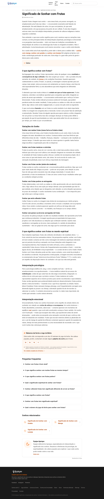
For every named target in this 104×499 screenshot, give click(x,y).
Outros (38, 10)
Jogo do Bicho (56, 3)
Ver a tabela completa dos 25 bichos (33, 350)
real (30, 310)
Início (23, 10)
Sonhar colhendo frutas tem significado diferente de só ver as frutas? (50, 389)
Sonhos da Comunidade (46, 487)
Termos (83, 487)
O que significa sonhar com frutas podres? (40, 376)
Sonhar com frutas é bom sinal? (36, 364)
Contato (67, 3)
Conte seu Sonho (34, 487)
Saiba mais (36, 454)
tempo (41, 79)
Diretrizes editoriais (68, 487)
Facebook (14, 482)
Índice (28, 63)
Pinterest (27, 482)
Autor (60, 487)
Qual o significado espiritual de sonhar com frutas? (43, 383)
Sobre (61, 3)
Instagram (21, 482)
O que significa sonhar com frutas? (37, 395)
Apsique (17, 495)
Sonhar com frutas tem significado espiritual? (41, 401)
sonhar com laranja (54, 53)
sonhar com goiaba (38, 53)
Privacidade (15, 491)
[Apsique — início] (12, 3)
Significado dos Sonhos (30, 10)
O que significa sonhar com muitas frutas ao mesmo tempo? (46, 370)
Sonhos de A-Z (51, 3)
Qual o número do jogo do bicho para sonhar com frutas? (45, 407)
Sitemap (77, 487)
